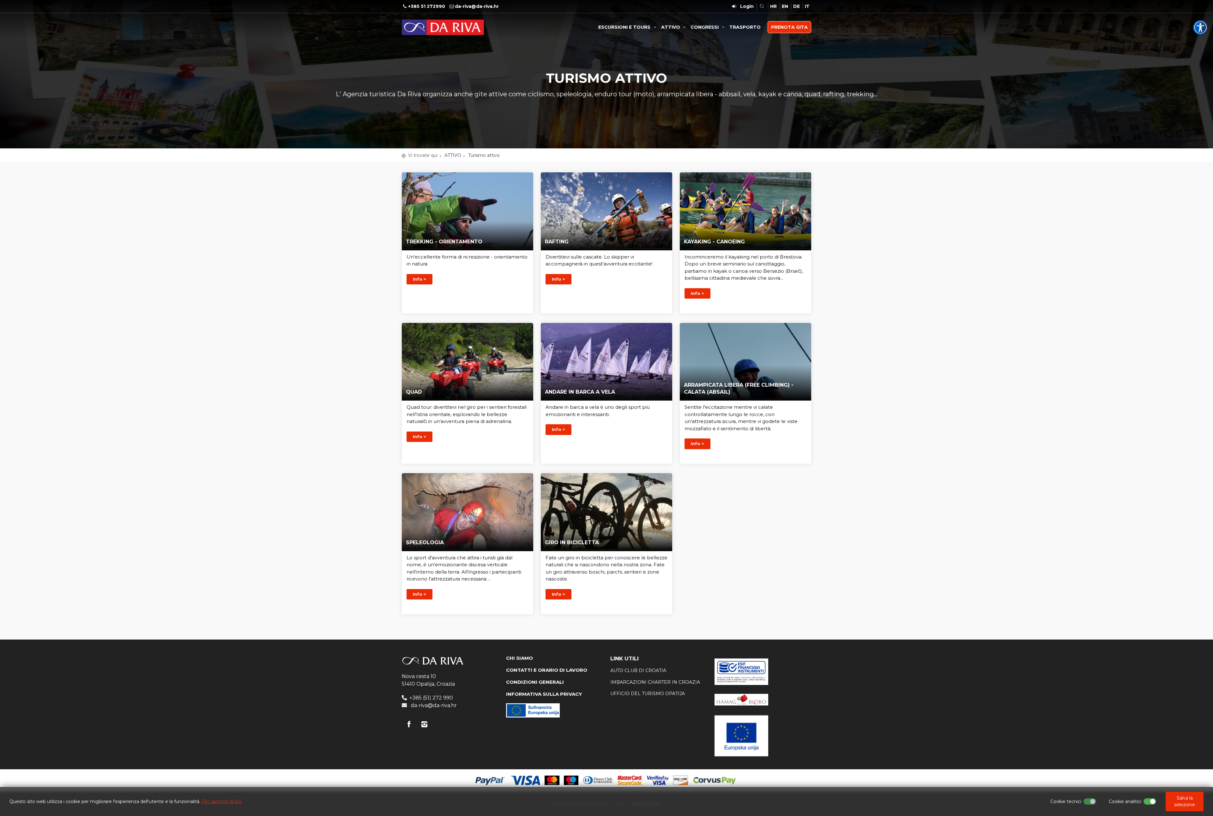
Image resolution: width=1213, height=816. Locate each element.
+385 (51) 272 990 (431, 698)
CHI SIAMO (519, 658)
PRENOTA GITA (789, 27)
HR (773, 6)
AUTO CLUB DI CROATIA (638, 670)
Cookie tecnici (1065, 801)
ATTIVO (671, 27)
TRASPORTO (745, 27)
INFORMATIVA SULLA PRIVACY (544, 694)
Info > (419, 279)
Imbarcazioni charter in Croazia (655, 682)
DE (796, 6)
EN (785, 6)
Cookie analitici (1125, 801)
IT (807, 6)
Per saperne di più (221, 801)
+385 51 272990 (426, 6)
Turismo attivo (484, 155)
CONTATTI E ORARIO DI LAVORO (546, 670)
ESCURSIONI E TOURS (625, 27)
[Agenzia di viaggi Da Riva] (443, 27)
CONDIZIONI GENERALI (535, 682)
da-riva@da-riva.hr (477, 6)
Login (747, 6)
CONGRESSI (705, 27)
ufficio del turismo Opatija (647, 693)
